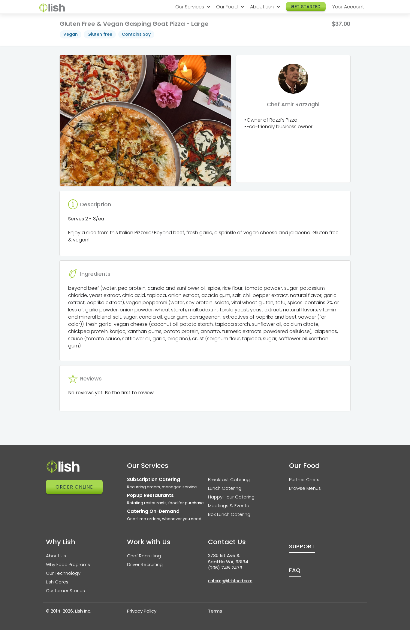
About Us (56, 556)
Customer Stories (65, 590)
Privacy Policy (141, 611)
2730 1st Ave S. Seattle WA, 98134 (228, 558)
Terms (215, 611)
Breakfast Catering (229, 479)
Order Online (74, 486)
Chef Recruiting (144, 556)
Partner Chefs (304, 479)
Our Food (227, 6)
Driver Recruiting (145, 564)
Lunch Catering (224, 488)
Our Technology (63, 573)
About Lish (262, 6)
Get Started (306, 6)
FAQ (295, 570)
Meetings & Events (228, 505)
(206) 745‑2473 (225, 568)
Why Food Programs (68, 564)
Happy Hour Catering (231, 497)
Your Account (348, 6)
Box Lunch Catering (229, 514)
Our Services (190, 6)
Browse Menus (305, 488)
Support (302, 546)
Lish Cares (57, 582)
